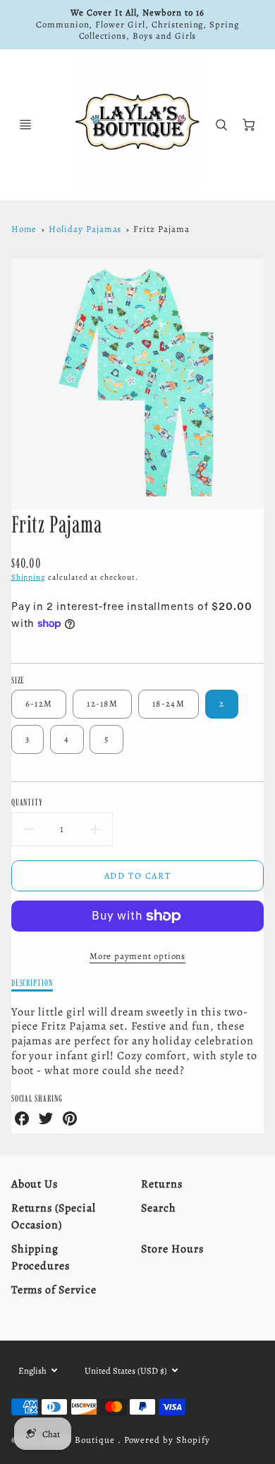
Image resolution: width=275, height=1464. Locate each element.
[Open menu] (25, 125)
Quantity (27, 801)
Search (158, 1208)
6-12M (38, 703)
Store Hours (172, 1249)
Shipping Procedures (41, 1257)
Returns (162, 1184)
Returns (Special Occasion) (53, 1216)
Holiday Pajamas (85, 229)
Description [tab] (32, 982)
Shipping (29, 577)
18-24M (168, 703)
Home (24, 229)
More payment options (137, 956)
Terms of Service (54, 1290)
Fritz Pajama (161, 229)
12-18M (102, 703)
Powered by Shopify (167, 1440)
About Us (35, 1184)
